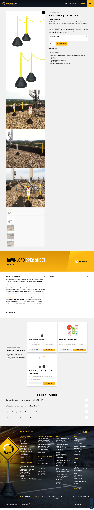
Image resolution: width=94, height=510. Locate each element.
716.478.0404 (81, 3)
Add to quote (61, 43)
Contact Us (41, 496)
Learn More (35, 349)
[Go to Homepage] (9, 3)
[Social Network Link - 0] (77, 432)
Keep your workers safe (12, 306)
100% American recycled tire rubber (18, 297)
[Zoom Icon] (43, 12)
